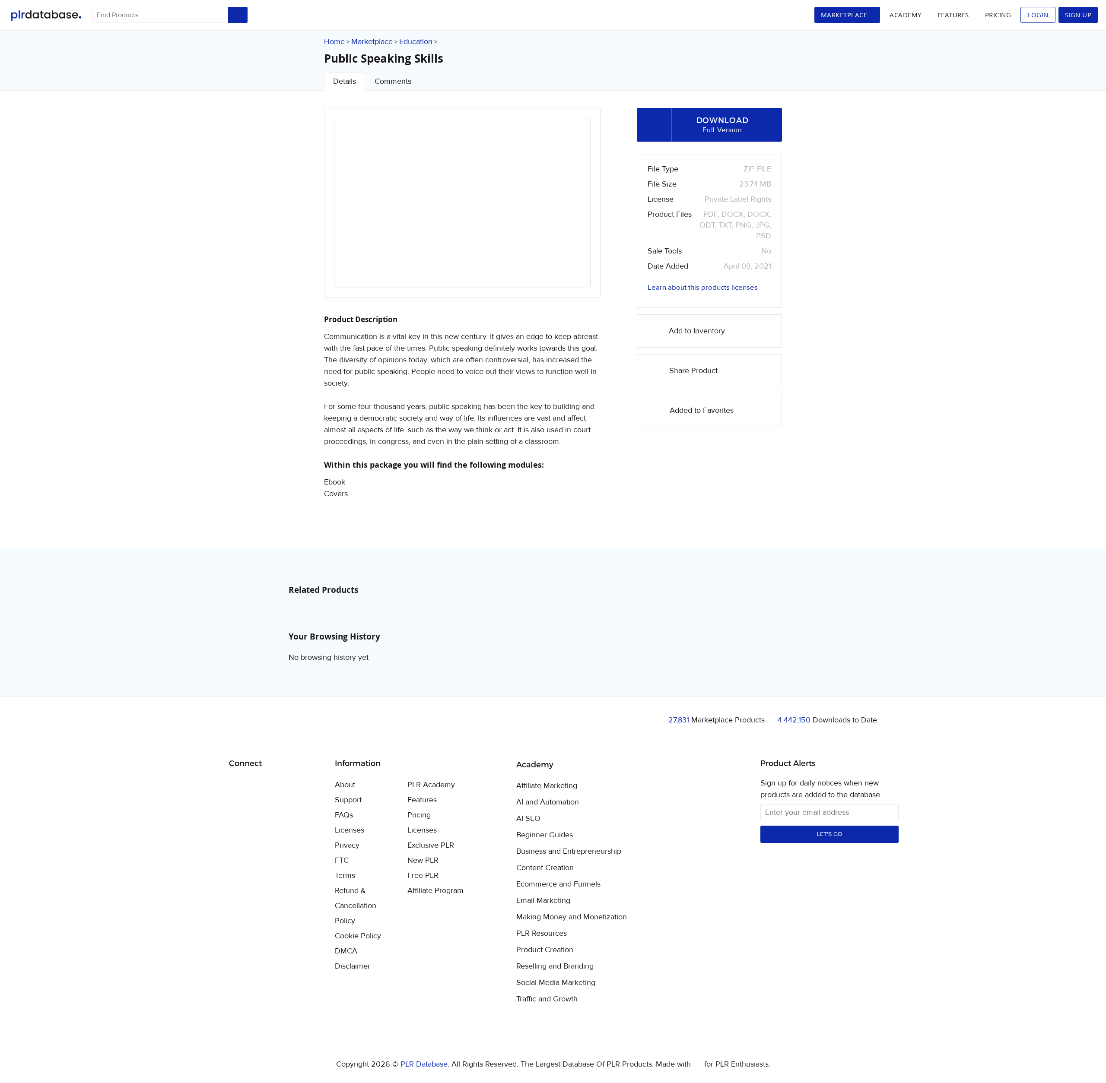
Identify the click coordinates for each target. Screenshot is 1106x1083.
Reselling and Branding (555, 966)
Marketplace (372, 42)
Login (1038, 14)
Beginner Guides (544, 835)
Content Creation (545, 868)
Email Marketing (543, 901)
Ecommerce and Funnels (558, 884)
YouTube (298, 785)
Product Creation (544, 950)
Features (953, 14)
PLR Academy (431, 785)
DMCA (346, 951)
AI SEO (528, 818)
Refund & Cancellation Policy (355, 906)
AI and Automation (547, 802)
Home (334, 42)
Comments (393, 81)
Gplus (278, 785)
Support (348, 800)
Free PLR (423, 875)
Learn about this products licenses (703, 287)
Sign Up (1078, 14)
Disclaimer (352, 966)
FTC (342, 860)
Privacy (347, 845)
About (345, 785)
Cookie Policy (358, 936)
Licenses (349, 830)
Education (415, 42)
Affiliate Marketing (546, 786)
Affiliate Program (435, 891)
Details (344, 81)
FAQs (344, 815)
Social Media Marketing (555, 983)
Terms (345, 875)
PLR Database (46, 15)
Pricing (998, 14)
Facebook (237, 786)
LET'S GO (829, 834)
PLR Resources (541, 933)
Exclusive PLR (430, 845)
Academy (906, 14)
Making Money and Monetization (571, 917)
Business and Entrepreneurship (568, 851)
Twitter (257, 786)
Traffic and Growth (547, 999)
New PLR (423, 860)
